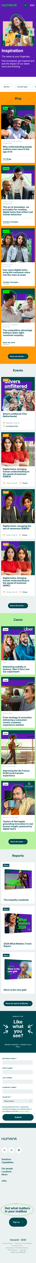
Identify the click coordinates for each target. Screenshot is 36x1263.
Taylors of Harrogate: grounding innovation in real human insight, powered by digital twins (18, 825)
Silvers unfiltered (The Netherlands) (15, 415)
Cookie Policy (7, 1243)
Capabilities (8, 1162)
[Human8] (9, 5)
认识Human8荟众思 (18, 1252)
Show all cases (16, 842)
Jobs (4, 1180)
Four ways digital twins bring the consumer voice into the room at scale (16, 272)
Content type (22, 87)
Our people (7, 1168)
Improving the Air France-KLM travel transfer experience (16, 773)
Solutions (6, 1159)
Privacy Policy (17, 1245)
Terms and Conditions (23, 1243)
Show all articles (17, 356)
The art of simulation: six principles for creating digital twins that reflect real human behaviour (18, 211)
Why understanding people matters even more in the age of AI (17, 149)
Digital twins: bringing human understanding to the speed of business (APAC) (16, 582)
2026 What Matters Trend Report (17, 944)
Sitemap (23, 1250)
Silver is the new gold (15, 989)
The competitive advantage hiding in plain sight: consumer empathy (17, 332)
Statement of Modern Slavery (17, 1248)
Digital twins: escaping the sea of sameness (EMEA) (17, 527)
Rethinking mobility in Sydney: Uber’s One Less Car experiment (16, 669)
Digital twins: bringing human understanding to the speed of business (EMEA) (16, 473)
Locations (7, 1171)
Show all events (17, 606)
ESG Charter (12, 1250)
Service (7, 87)
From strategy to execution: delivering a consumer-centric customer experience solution (17, 721)
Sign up (16, 1222)
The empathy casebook (16, 899)
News (5, 1174)
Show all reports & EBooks (17, 1003)
